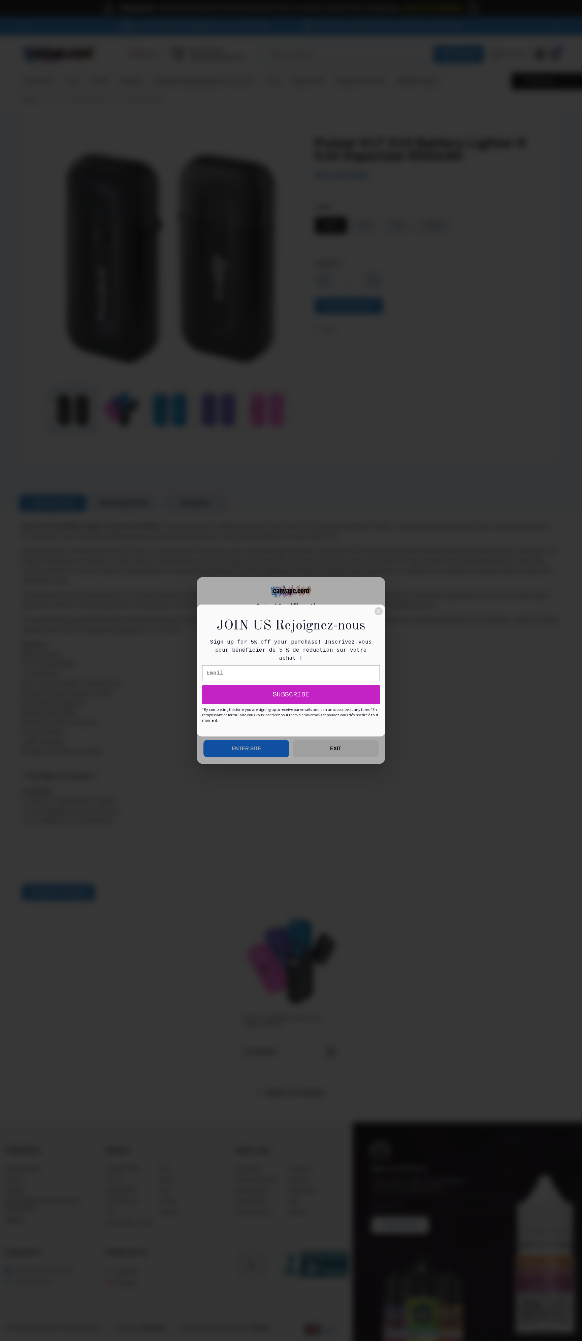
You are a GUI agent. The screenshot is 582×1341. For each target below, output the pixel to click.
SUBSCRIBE (291, 694)
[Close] (379, 611)
